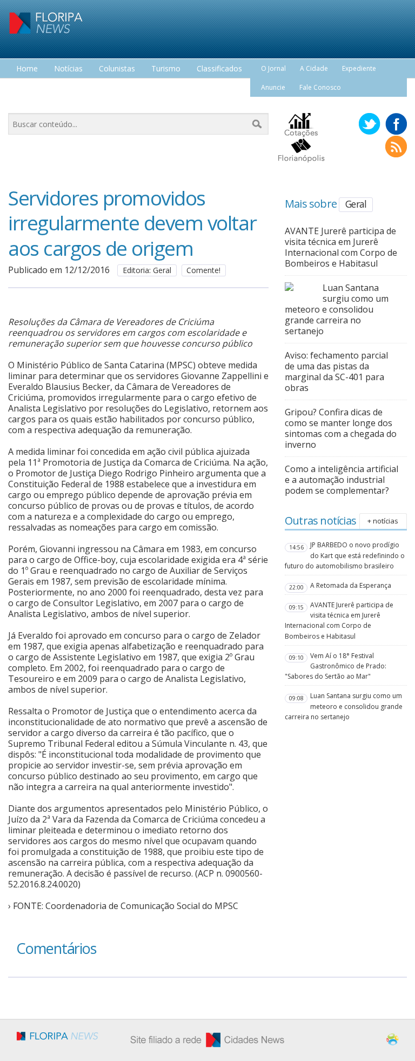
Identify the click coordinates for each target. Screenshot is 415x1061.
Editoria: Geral (147, 270)
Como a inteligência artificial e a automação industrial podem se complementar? (341, 479)
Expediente (359, 68)
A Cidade (314, 68)
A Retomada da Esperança (350, 585)
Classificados (219, 69)
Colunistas (117, 69)
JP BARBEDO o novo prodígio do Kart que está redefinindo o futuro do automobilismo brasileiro (345, 555)
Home (27, 69)
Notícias (68, 69)
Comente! (203, 270)
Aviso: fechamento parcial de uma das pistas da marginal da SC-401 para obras (336, 371)
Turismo (165, 69)
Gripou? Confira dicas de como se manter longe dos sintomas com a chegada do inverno (341, 428)
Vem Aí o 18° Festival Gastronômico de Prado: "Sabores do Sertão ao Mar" (335, 666)
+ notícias (382, 521)
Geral (355, 203)
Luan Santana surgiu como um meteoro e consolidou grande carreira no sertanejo (337, 309)
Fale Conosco (320, 87)
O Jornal (273, 68)
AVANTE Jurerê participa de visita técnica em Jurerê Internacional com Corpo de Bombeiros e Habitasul (341, 247)
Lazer (26, 89)
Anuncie (273, 87)
